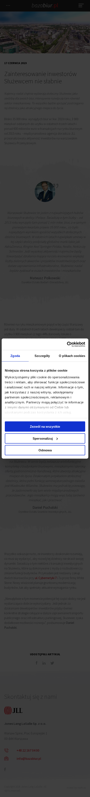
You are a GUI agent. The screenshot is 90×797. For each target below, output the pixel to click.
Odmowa (45, 450)
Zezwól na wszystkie (45, 426)
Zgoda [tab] (15, 356)
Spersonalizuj (43, 438)
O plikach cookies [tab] (72, 356)
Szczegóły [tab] (42, 356)
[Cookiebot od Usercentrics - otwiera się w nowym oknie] (67, 344)
